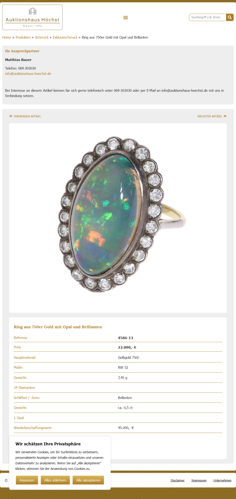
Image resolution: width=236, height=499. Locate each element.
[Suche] (229, 17)
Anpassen (27, 480)
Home (6, 37)
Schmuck (41, 37)
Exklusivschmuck (65, 37)
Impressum (199, 480)
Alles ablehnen (55, 480)
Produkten (23, 37)
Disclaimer (178, 480)
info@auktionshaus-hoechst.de (28, 73)
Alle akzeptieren (88, 480)
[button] (126, 17)
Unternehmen (222, 480)
